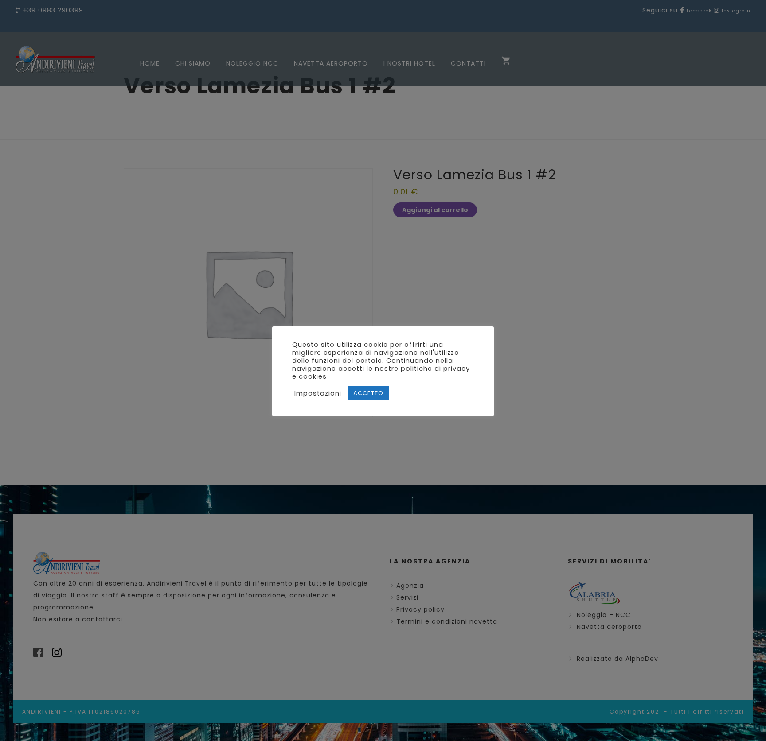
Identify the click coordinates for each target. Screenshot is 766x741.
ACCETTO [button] (368, 393)
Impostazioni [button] (317, 393)
